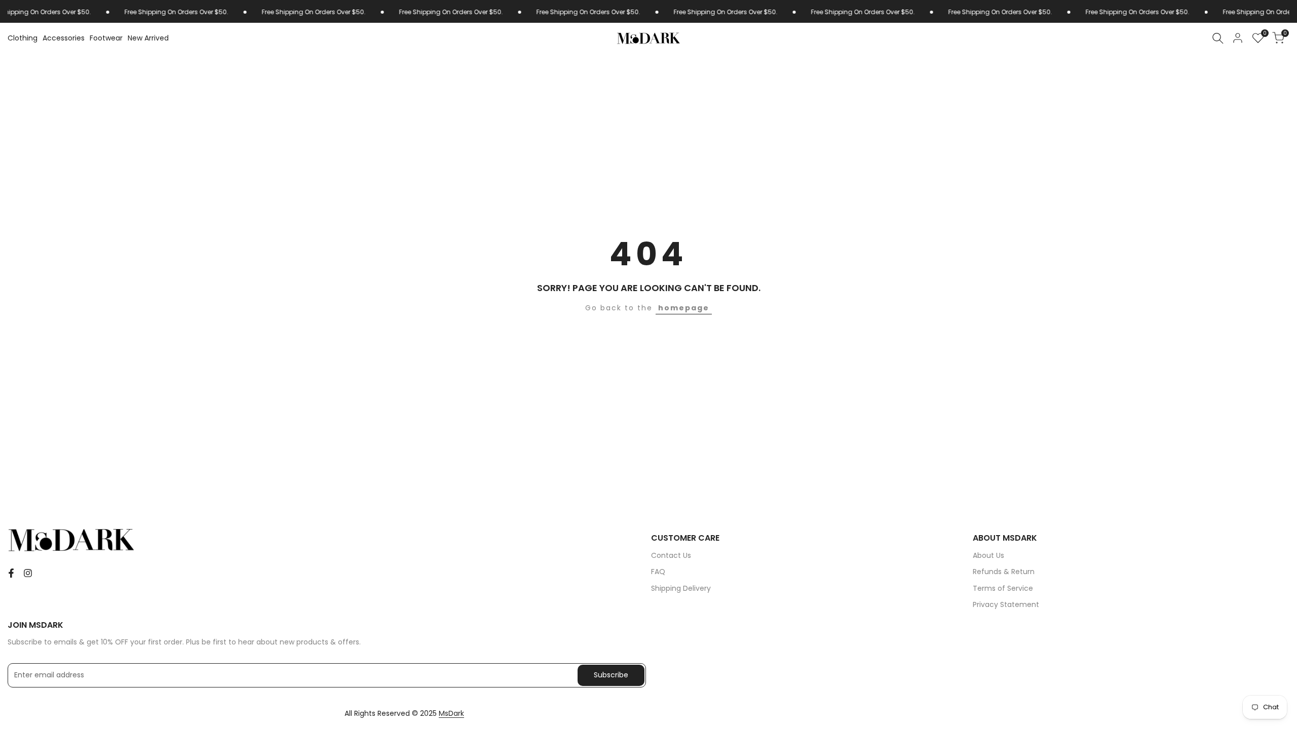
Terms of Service (1003, 588)
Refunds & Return (1004, 571)
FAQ (658, 571)
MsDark (451, 713)
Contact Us (671, 555)
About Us (988, 555)
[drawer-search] (1218, 38)
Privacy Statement (1006, 604)
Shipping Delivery (681, 588)
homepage (683, 308)
